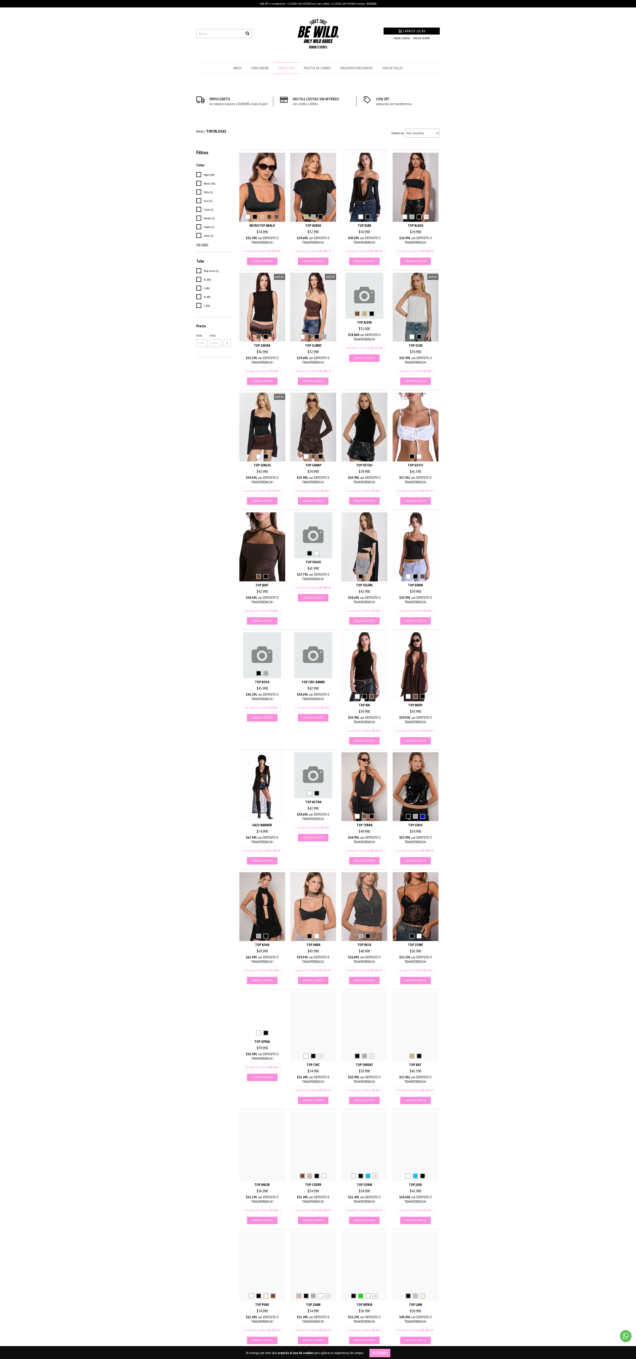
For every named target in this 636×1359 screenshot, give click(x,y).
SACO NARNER (262, 825)
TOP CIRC (313, 1064)
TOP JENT (262, 585)
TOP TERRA (364, 825)
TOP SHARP (313, 465)
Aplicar (227, 343)
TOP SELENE (364, 585)
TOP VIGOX (313, 562)
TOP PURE (262, 1304)
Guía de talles (392, 68)
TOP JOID (415, 1184)
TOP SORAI (364, 1184)
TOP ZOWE (415, 944)
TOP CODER (313, 1184)
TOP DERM (415, 585)
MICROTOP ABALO (262, 225)
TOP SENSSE (262, 465)
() (414, 31)
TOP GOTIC (415, 465)
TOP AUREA (313, 225)
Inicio (237, 68)
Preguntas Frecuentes (356, 68)
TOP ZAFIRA (262, 345)
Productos (286, 68)
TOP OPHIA (262, 1041)
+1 (426, 216)
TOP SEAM (313, 1304)
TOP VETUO (364, 465)
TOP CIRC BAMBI (313, 682)
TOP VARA (313, 944)
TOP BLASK (415, 225)
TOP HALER (262, 1184)
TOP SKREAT (364, 1064)
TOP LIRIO (415, 825)
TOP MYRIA (364, 1304)
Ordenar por (398, 133)
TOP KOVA (262, 944)
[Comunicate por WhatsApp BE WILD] (625, 1336)
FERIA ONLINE (260, 68)
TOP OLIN (415, 345)
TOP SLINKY (313, 345)
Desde (199, 335)
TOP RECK (364, 944)
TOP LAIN (415, 1304)
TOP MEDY (415, 705)
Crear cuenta (402, 38)
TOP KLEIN (364, 322)
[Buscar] (247, 33)
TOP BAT (415, 1064)
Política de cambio (317, 68)
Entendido (380, 1353)
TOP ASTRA (313, 801)
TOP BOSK (262, 682)
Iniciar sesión (421, 38)
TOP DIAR (364, 225)
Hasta (213, 335)
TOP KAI (364, 705)
